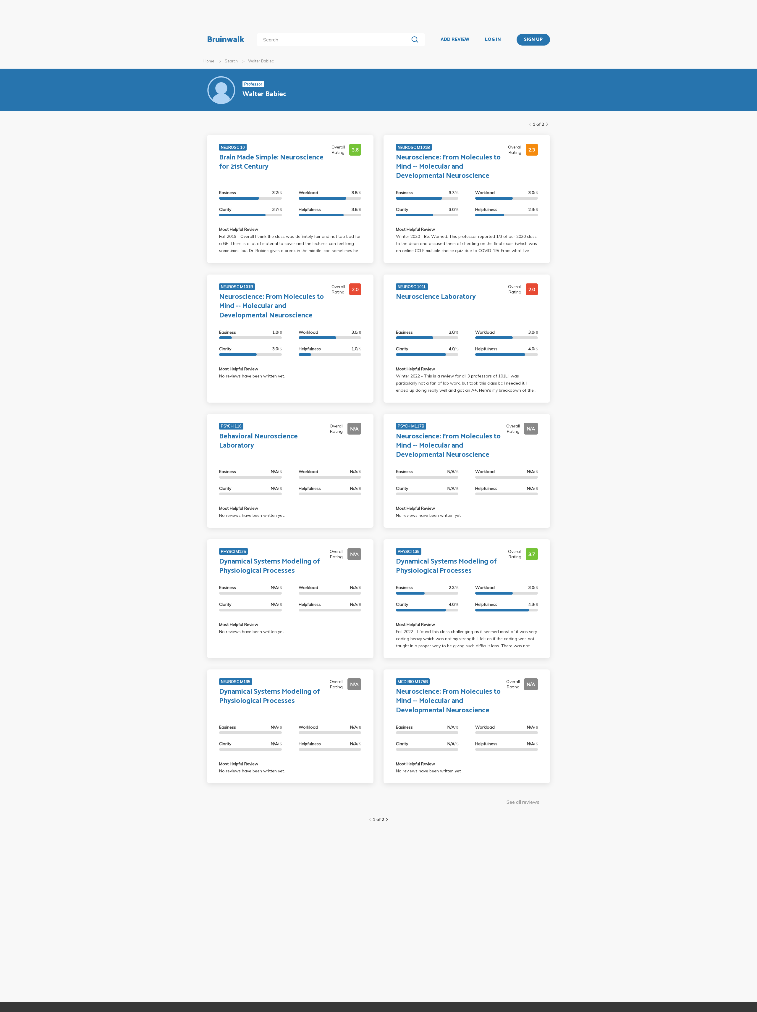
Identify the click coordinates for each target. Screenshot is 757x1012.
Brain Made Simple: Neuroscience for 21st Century (271, 162)
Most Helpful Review (238, 229)
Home (208, 61)
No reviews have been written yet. (252, 376)
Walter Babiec (261, 61)
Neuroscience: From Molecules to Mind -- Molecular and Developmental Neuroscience (448, 167)
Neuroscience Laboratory (436, 297)
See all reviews (523, 802)
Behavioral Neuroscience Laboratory (258, 441)
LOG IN (493, 39)
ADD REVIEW (455, 39)
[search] (334, 39)
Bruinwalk (225, 39)
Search (231, 61)
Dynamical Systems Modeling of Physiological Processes (269, 566)
